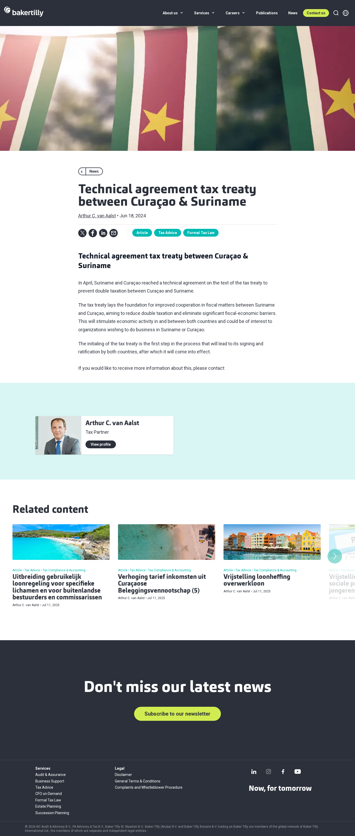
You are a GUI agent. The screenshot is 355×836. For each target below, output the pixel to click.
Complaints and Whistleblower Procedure (148, 787)
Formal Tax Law (200, 233)
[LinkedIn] (254, 771)
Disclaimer (123, 775)
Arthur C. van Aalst (97, 215)
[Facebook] (283, 771)
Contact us (316, 13)
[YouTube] (297, 771)
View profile (101, 444)
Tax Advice (167, 233)
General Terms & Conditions (137, 781)
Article (142, 233)
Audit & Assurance (50, 775)
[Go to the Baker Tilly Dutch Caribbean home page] (23, 13)
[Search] (336, 13)
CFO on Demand (48, 794)
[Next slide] (334, 556)
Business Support (49, 781)
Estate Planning (48, 806)
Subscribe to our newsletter (177, 714)
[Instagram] (268, 771)
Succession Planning (52, 813)
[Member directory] (346, 13)
